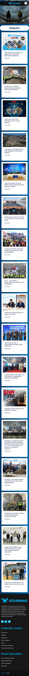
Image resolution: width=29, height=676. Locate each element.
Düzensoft (4, 673)
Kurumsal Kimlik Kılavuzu (7, 648)
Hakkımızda (4, 632)
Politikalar (3, 635)
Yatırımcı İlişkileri (5, 640)
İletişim (3, 643)
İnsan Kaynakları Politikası (8, 658)
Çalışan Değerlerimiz (6, 660)
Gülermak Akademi (6, 663)
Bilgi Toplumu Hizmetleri (7, 645)
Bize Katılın (4, 665)
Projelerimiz (4, 637)
